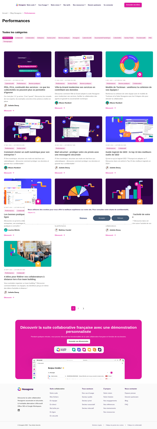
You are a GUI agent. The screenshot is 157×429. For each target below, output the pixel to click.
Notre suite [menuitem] (30, 5)
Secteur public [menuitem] (87, 397)
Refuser (120, 218)
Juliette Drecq (13, 105)
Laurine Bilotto (14, 230)
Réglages (83, 218)
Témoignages (7, 41)
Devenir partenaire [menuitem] (94, 5)
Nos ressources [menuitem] (78, 5)
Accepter (102, 218)
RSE (150, 38)
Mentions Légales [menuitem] (97, 425)
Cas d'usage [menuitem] (42, 5)
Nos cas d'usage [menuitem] (88, 393)
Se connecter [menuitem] (108, 5)
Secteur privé (51, 38)
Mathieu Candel (65, 230)
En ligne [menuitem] (53, 412)
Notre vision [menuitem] (55, 5)
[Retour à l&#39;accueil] (20, 5)
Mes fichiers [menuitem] (54, 397)
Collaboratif (19, 38)
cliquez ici (31, 212)
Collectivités (117, 38)
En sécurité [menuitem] (54, 416)
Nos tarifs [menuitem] (66, 5)
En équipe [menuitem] (53, 401)
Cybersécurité (87, 38)
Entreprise (40, 38)
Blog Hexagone (15, 13)
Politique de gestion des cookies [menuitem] (115, 425)
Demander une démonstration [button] (78, 341)
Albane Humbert (65, 103)
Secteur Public (128, 38)
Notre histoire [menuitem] (108, 397)
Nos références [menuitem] (109, 404)
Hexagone (76, 38)
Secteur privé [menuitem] (87, 401)
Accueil (4, 13)
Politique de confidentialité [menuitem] (135, 425)
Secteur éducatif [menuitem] (88, 408)
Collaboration (30, 38)
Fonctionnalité (141, 38)
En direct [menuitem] (53, 404)
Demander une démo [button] (133, 5)
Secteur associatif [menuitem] (88, 404)
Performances (7, 38)
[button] (152, 424)
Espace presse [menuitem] (130, 393)
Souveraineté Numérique (102, 38)
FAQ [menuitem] (126, 404)
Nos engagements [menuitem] (110, 401)
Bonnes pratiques (64, 38)
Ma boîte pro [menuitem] (54, 408)
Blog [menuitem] (126, 401)
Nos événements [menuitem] (109, 408)
